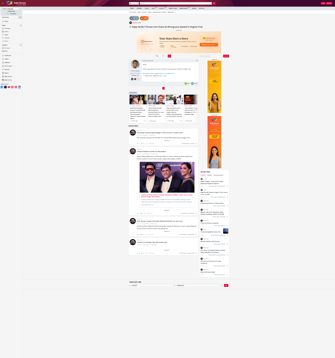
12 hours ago (216, 244)
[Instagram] (12, 87)
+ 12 (138, 79)
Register (329, 3)
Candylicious (222, 235)
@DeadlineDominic (148, 73)
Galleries (7, 62)
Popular (209, 175)
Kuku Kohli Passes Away (208, 272)
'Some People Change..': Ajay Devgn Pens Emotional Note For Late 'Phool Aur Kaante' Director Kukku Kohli (156, 112)
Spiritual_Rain (221, 186)
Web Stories (8, 76)
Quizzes (7, 69)
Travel (204, 229)
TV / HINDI (132, 105)
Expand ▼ (167, 140)
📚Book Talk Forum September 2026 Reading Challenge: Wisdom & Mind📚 (212, 213)
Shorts (7, 73)
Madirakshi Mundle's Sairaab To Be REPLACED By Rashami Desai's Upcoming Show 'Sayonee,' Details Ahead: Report (138, 113)
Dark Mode (5, 17)
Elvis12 (223, 225)
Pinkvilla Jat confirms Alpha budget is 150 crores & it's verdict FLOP (160, 133)
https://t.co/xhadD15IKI (167, 73)
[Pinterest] (16, 87)
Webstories (183, 8)
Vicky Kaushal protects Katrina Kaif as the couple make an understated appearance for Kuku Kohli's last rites (174, 112)
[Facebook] (2, 87)
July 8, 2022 (162, 76)
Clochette (192, 213)
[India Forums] (16, 3)
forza (223, 274)
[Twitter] (5, 87)
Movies (7, 31)
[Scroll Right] (197, 109)
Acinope (192, 143)
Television (7, 28)
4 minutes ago (211, 255)
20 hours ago (217, 274)
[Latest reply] (196, 143)
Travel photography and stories (210, 232)
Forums (4, 45)
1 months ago (185, 143)
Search (226, 56)
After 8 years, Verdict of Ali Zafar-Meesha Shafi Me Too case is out (160, 221)
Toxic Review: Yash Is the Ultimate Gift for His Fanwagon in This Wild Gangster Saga (192, 111)
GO (214, 3)
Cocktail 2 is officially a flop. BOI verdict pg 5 (152, 242)
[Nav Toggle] (2, 3)
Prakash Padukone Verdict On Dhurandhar (151, 151)
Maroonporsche (221, 255)
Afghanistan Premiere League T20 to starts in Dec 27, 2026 (214, 193)
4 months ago (182, 234)
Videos (7, 59)
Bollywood (136, 22)
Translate (13, 14)
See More (4, 51)
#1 (197, 60)
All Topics (7, 48)
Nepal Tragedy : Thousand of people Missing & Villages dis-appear (212, 182)
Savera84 (222, 217)
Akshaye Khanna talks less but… (211, 241)
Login (323, 3)
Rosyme (223, 266)
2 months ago (184, 213)
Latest (203, 175)
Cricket (204, 179)
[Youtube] (9, 87)
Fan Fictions (8, 66)
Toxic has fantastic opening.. (210, 223)
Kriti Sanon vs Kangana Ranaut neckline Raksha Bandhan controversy (213, 251)
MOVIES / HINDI (152, 105)
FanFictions (173, 8)
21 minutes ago (213, 186)
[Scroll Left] (130, 109)
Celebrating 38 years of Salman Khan (212, 203)
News (4, 25)
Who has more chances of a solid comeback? (211, 262)
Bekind (223, 244)
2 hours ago (214, 197)
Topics (147, 8)
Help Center (8, 80)
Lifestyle (7, 38)
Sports (6, 41)
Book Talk (205, 209)
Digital (6, 35)
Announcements (218, 175)
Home (6, 21)
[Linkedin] (19, 87)
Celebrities (8, 55)
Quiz (153, 8)
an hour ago (214, 235)
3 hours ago (216, 217)
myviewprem (191, 234)
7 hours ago (217, 225)
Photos (201, 8)
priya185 (223, 206)
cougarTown (191, 253)
